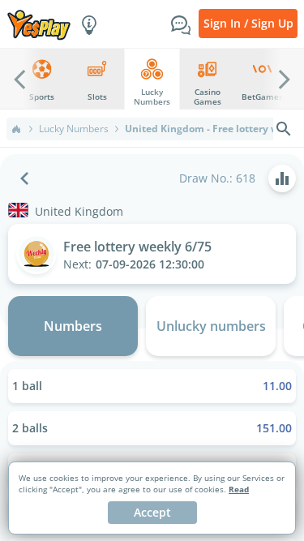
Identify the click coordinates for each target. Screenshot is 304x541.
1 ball (152, 385)
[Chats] (181, 23)
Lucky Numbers (74, 128)
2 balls (152, 428)
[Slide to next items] (284, 78)
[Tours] (89, 23)
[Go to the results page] (282, 178)
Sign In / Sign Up (248, 23)
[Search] (284, 129)
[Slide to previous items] (19, 78)
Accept (152, 512)
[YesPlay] (39, 24)
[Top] (16, 129)
